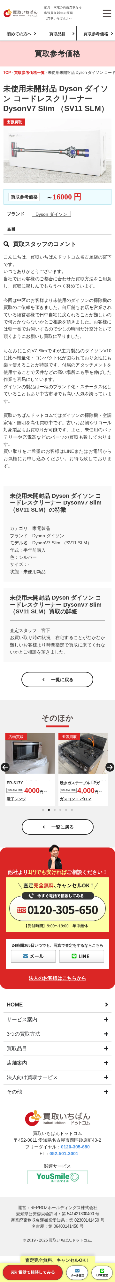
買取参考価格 (95, 33)
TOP (7, 72)
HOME (15, 1005)
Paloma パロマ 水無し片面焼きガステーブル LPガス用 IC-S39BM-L (83, 783)
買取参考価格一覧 (29, 72)
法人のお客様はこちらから (57, 978)
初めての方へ (19, 33)
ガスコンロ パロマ (75, 799)
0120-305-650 (75, 1146)
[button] (5, 767)
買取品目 (57, 33)
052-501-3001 (64, 1153)
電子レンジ (16, 799)
